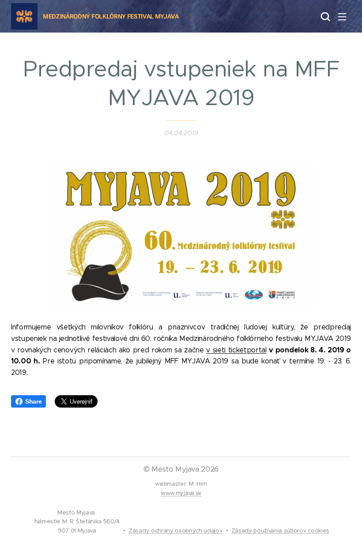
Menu (342, 16)
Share (33, 401)
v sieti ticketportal (236, 350)
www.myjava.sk (181, 493)
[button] (324, 16)
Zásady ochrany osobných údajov (175, 530)
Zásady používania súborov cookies (280, 530)
